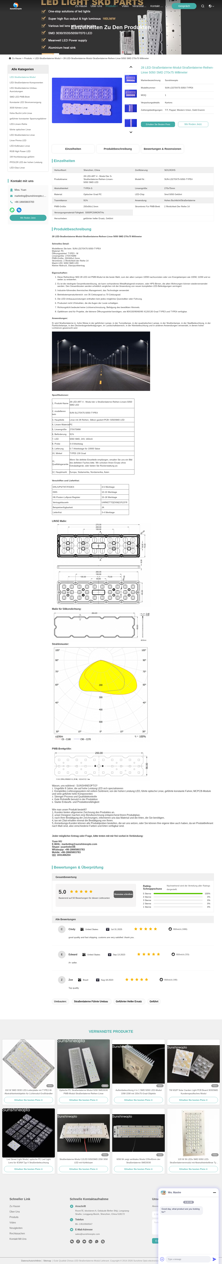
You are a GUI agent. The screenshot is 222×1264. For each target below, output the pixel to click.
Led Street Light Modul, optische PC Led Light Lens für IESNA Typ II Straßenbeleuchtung (29, 1161)
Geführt (154, 1001)
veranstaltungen (139, 6)
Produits (28, 58)
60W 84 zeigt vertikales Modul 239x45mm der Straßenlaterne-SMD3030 (138, 1161)
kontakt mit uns (157, 6)
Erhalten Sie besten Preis (158, 124)
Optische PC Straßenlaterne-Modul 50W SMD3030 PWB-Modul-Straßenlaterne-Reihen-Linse (83, 1092)
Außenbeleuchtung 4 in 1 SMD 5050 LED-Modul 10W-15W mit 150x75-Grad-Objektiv (139, 1092)
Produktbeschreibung (118, 148)
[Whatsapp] (12, 210)
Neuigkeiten (16, 1228)
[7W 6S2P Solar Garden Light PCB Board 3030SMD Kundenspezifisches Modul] (193, 1064)
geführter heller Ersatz (129, 1001)
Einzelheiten (73, 148)
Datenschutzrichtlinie (31, 1260)
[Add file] (162, 1259)
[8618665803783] (97, 1242)
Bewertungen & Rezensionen (162, 148)
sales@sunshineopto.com (87, 1234)
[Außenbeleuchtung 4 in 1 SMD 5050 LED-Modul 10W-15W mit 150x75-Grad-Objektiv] (138, 1064)
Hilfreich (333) (182, 954)
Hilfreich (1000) (180, 929)
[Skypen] (19, 210)
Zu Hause (81, 6)
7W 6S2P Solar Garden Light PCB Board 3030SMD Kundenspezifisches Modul (193, 1092)
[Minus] (214, 1192)
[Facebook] (78, 1242)
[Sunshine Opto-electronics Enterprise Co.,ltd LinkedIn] (90, 1242)
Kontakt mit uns (18, 1239)
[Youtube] (84, 1242)
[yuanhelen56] (103, 1242)
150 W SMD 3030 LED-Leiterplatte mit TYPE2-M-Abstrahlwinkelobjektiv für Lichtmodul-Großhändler (29, 1092)
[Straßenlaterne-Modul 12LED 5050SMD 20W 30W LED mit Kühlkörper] (83, 1133)
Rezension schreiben (123, 894)
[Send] (214, 1259)
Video (13, 1222)
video (125, 6)
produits (111, 6)
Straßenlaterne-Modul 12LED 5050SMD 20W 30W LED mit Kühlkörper (84, 1161)
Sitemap (47, 1260)
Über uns (96, 6)
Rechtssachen (17, 1233)
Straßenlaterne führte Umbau (91, 1001)
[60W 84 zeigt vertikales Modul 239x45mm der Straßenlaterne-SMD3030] (138, 1133)
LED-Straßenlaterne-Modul (48, 58)
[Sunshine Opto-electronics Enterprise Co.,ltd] (16, 6)
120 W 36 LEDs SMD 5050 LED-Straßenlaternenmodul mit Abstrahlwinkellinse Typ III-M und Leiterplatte (193, 1161)
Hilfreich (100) (170, 980)
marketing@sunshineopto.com (30, 196)
